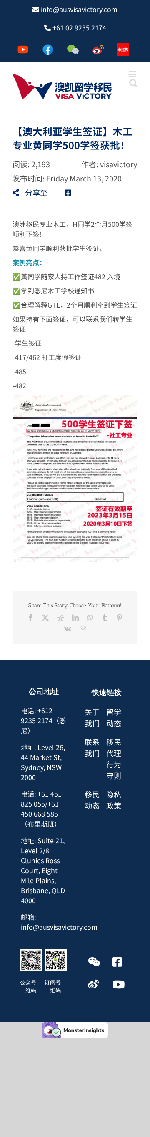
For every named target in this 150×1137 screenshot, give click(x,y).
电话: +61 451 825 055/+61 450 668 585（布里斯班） (41, 809)
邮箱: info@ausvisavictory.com (59, 922)
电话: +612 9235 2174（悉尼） (43, 720)
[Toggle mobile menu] (133, 74)
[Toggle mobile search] (133, 83)
